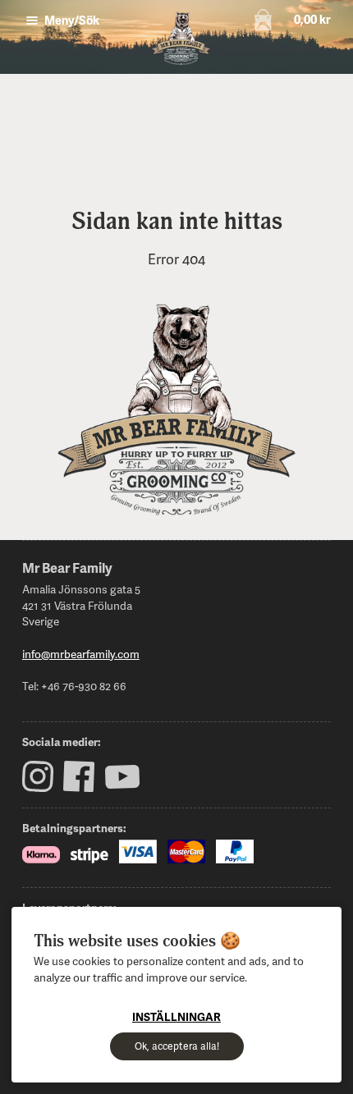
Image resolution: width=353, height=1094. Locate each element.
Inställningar (176, 1016)
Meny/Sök (70, 19)
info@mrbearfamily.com (81, 653)
